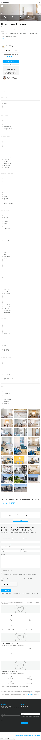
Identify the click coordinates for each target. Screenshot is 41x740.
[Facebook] (21, 706)
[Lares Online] (5, 2)
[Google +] (23, 706)
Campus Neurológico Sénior (9, 615)
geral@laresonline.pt (5, 709)
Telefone (23, 549)
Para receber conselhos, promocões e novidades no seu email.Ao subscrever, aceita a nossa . (30, 717)
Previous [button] (2, 13)
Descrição (3, 554)
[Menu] (39, 2)
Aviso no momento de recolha (7, 738)
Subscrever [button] (24, 722)
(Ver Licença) (14, 50)
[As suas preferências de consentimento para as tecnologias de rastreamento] (39, 738)
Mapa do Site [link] (21, 735)
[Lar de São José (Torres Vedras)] (20, 637)
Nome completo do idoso (5, 544)
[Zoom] (12, 410)
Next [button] (39, 13)
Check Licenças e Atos (4, 722)
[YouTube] (27, 706)
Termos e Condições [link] (37, 735)
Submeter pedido (6, 590)
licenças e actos (29, 694)
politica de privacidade (33, 717)
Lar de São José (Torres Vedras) (10, 643)
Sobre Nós (3, 714)
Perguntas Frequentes (4, 718)
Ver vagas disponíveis (10, 61)
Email (2, 549)
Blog (2, 716)
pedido (29, 499)
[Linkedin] (25, 706)
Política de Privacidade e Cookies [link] (28, 735)
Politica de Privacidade (21, 575)
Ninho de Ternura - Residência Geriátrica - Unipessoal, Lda (11, 47)
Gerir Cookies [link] (17, 735)
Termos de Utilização (31, 575)
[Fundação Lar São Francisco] (20, 665)
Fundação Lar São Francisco (9, 671)
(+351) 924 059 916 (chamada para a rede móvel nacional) (10, 707)
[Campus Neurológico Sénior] (20, 609)
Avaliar (20, 520)
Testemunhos (3, 720)
